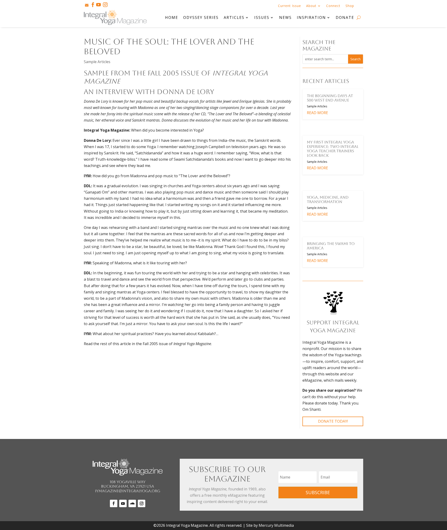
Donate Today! (333, 421)
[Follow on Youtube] (123, 503)
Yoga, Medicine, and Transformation (328, 199)
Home (171, 17)
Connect (333, 6)
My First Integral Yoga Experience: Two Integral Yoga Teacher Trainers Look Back (332, 149)
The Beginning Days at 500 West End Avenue (330, 98)
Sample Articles (97, 61)
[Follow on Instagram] (141, 503)
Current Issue (289, 6)
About (311, 6)
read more (317, 112)
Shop (349, 6)
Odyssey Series (201, 17)
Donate (345, 17)
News (285, 17)
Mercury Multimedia (276, 525)
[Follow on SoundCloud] (132, 503)
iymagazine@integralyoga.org (127, 491)
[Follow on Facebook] (113, 503)
